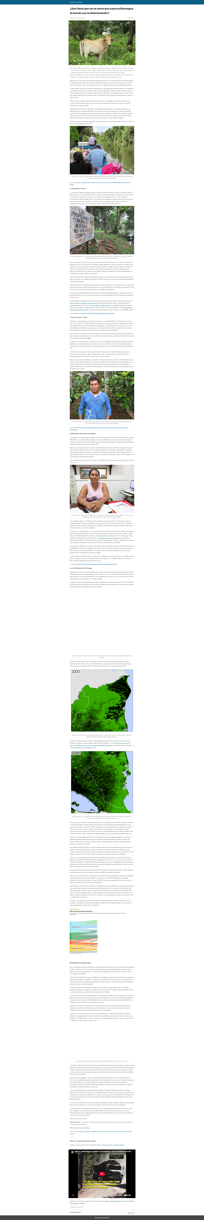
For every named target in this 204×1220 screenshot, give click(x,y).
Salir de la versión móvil (102, 1217)
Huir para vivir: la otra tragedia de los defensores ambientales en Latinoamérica (94, 313)
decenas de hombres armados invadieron (100, 305)
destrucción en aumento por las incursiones (109, 538)
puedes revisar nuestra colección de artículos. (113, 1145)
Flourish (87, 1128)
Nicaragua (88, 192)
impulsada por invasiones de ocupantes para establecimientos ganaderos (95, 745)
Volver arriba (131, 1213)
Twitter (71, 1203)
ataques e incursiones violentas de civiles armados (82, 303)
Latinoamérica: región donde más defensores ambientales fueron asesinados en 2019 (96, 564)
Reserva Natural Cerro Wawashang (81, 747)
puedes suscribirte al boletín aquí (113, 1201)
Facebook (131, 1201)
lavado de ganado (86, 338)
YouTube (82, 1203)
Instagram (76, 1203)
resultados (83, 1078)
